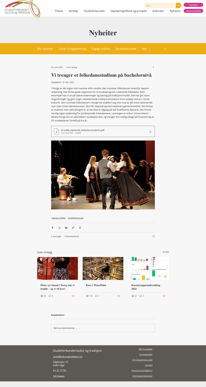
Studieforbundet (126, 49)
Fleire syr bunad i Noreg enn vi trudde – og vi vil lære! (57, 287)
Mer (144, 49)
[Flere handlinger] (153, 67)
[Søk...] (178, 5)
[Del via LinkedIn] (66, 227)
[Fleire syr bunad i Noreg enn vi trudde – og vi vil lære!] (57, 268)
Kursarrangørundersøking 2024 (145, 287)
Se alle (166, 252)
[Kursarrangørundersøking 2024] (148, 268)
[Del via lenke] (73, 227)
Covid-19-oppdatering (72, 49)
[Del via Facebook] (52, 227)
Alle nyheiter (45, 49)
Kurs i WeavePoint (96, 285)
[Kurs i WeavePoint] (103, 268)
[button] (59, 11)
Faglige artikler (101, 49)
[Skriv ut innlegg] (80, 227)
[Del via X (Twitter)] (59, 227)
